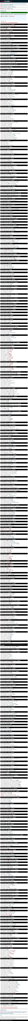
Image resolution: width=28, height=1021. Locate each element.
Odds (12, 8)
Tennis (8, 3)
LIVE (6, 8)
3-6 (11, 779)
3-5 (14, 441)
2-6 (10, 729)
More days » (14, 6)
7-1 (12, 661)
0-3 (13, 273)
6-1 (12, 634)
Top (1, 1015)
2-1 (12, 44)
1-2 (14, 25)
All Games (2, 8)
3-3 (12, 274)
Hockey (5, 3)
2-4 (14, 175)
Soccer (1, 3)
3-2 (12, 40)
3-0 (16, 59)
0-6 (17, 226)
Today (1, 6)
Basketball (11, 3)
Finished (8, 8)
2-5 (15, 135)
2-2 (15, 89)
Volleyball (19, 3)
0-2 (15, 110)
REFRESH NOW (3, 10)
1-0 (6, 28)
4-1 (11, 31)
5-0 (10, 413)
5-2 (11, 461)
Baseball (23, 3)
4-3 (12, 705)
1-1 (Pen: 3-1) (12, 53)
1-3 (10, 75)
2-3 (10, 37)
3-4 (15, 472)
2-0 (9, 159)
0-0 (9, 34)
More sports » (11, 4)
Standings (13, 24)
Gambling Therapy (11, 1018)
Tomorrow (9, 6)
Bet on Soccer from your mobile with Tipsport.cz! (9, 22)
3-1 (16, 52)
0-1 (9, 80)
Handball (15, 3)
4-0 (14, 90)
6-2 (10, 509)
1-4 (11, 78)
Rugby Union (5, 4)
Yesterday (5, 6)
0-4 (15, 62)
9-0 (10, 287)
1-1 (10, 56)
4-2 (18, 780)
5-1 (11, 123)
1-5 (10, 800)
